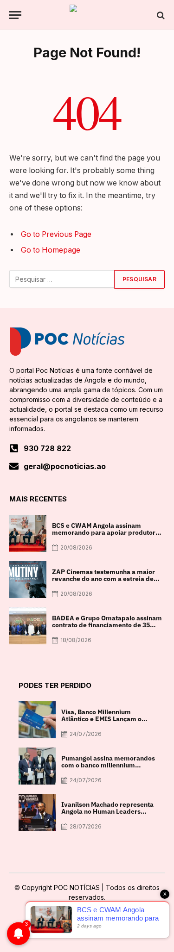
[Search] (160, 15)
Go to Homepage (50, 250)
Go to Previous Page (56, 234)
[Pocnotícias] (87, 15)
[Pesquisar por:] (62, 279)
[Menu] (15, 15)
